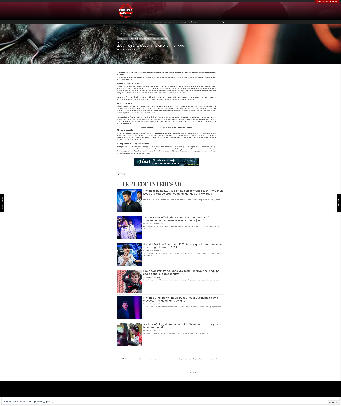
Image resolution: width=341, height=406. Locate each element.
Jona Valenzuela (121, 49)
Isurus (188, 73)
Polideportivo (157, 22)
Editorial (121, 22)
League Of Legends (133, 22)
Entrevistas (167, 22)
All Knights (120, 147)
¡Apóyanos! (192, 22)
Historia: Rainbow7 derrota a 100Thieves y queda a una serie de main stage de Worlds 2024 (182, 246)
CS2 (150, 22)
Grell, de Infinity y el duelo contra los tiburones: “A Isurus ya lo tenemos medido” (181, 326)
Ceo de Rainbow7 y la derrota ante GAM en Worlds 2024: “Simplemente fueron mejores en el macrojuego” (178, 219)
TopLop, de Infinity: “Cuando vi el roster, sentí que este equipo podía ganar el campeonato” (181, 272)
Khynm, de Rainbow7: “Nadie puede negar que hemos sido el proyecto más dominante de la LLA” (181, 299)
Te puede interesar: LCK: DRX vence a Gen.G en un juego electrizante (166, 127)
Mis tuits (193, 373)
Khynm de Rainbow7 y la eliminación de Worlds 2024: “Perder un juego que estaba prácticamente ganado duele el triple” (183, 192)
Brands (183, 22)
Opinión (175, 22)
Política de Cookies (49, 403)
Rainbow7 (201, 88)
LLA (118, 42)
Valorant (143, 22)
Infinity (207, 106)
